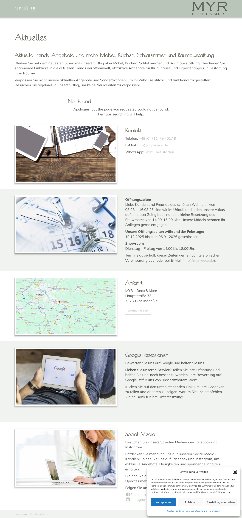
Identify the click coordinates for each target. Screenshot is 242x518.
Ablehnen (190, 502)
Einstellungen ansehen (221, 502)
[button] (235, 472)
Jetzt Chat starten (159, 152)
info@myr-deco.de (153, 145)
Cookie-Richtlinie (175, 511)
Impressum (214, 511)
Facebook (138, 494)
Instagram (138, 499)
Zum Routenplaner (138, 310)
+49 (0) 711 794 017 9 (157, 138)
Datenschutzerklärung (196, 511)
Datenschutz (39, 514)
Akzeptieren (163, 502)
